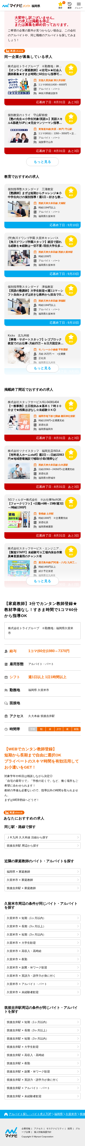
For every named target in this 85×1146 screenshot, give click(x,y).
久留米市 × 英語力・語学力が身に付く (31, 975)
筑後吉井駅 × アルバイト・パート (28, 1088)
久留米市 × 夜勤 (17, 959)
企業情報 (26, 1128)
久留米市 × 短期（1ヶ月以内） (26, 918)
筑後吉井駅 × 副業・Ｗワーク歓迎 (28, 1071)
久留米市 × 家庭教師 (20, 880)
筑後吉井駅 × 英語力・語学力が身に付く (32, 1079)
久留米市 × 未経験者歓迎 (23, 992)
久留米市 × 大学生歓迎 (21, 942)
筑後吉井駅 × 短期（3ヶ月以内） (28, 1038)
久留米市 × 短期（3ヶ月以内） (26, 934)
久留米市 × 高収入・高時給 (24, 951)
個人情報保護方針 (42, 1132)
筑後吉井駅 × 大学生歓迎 (23, 1046)
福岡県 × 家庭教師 (18, 871)
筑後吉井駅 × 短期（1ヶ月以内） (28, 1022)
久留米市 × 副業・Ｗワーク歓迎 (27, 967)
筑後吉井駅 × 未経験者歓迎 (24, 1096)
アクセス (38, 1128)
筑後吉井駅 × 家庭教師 (21, 888)
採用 (70, 1128)
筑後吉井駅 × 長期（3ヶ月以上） (28, 1030)
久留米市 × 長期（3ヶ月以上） (26, 926)
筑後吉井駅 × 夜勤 (18, 1063)
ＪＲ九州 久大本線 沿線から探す (27, 837)
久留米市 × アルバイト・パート (27, 984)
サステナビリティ (55, 1128)
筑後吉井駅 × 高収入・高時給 (25, 1055)
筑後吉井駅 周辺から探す (23, 845)
